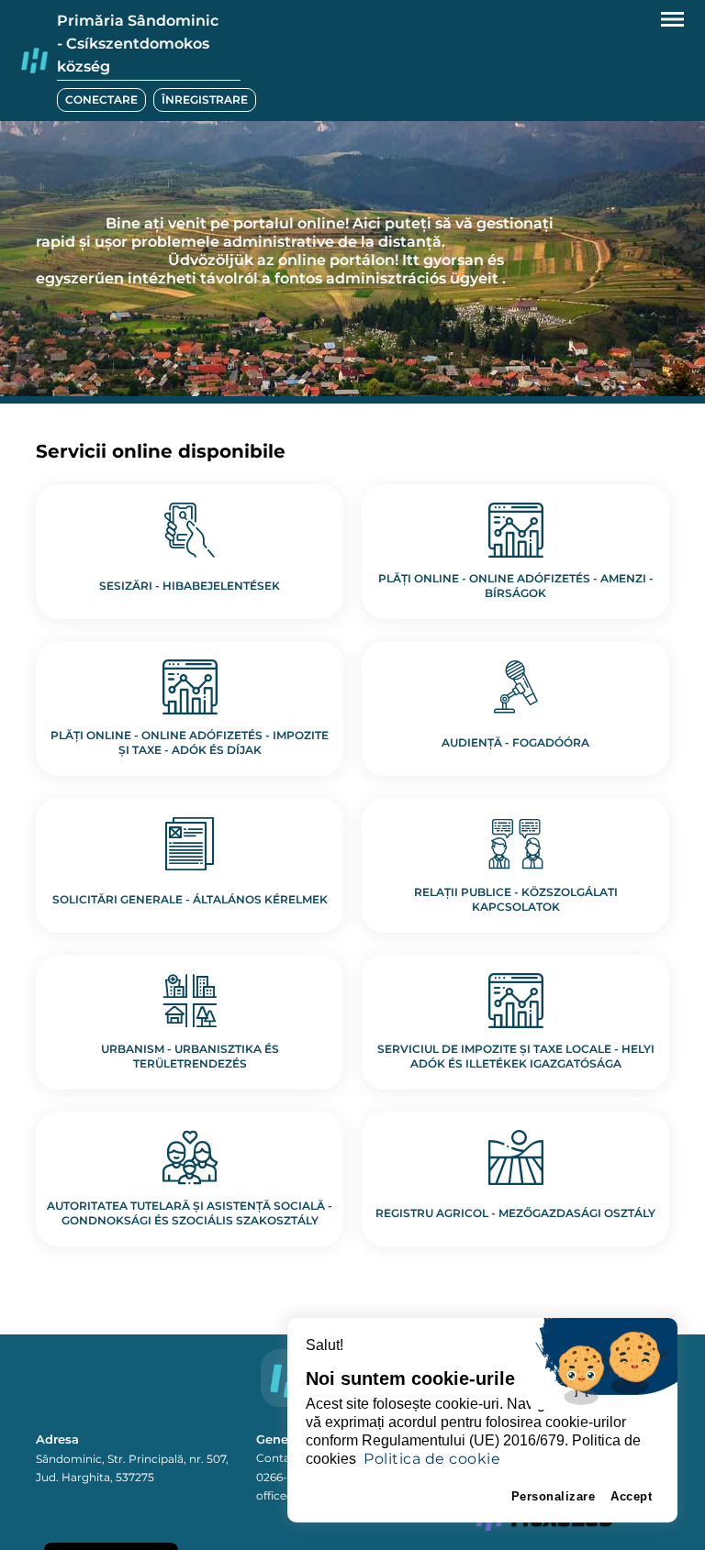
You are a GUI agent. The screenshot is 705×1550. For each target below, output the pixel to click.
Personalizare (553, 1496)
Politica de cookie (432, 1458)
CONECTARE (101, 99)
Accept (631, 1496)
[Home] (34, 61)
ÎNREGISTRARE (205, 99)
